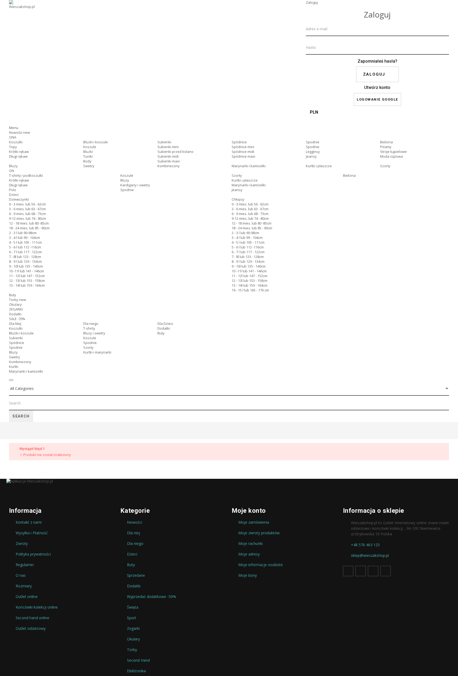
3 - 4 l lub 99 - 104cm (24, 237)
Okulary (15, 304)
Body (87, 161)
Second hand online (32, 617)
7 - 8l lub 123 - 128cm (25, 256)
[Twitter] (360, 571)
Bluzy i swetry (94, 333)
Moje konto (249, 510)
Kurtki (13, 366)
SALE (17, 318)
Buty (12, 294)
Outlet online (27, 596)
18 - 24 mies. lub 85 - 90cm (29, 228)
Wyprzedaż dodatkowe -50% (151, 596)
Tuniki (88, 156)
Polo (12, 189)
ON (11, 170)
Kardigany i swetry (135, 185)
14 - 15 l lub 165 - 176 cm (250, 290)
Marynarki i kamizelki (249, 165)
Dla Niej (15, 323)
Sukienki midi (168, 156)
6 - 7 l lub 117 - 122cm (25, 251)
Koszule (89, 146)
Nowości (19, 132)
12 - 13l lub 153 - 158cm (27, 280)
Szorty (385, 165)
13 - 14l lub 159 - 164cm (27, 285)
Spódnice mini (243, 146)
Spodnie (312, 142)
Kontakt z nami (29, 522)
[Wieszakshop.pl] (22, 11)
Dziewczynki (19, 199)
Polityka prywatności (33, 554)
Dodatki (15, 314)
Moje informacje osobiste (260, 564)
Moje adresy (249, 554)
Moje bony (247, 575)
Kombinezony (168, 165)
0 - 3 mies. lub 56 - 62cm (27, 204)
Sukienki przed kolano (175, 151)
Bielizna (386, 142)
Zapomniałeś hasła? (377, 61)
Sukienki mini (168, 146)
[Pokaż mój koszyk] (377, 120)
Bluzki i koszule (95, 142)
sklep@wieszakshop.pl (370, 555)
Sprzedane (136, 575)
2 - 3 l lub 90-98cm (23, 232)
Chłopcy (238, 199)
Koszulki (16, 142)
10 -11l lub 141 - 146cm (26, 271)
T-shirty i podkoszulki (26, 175)
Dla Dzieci (165, 323)
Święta (132, 607)
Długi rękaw (18, 156)
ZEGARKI (16, 309)
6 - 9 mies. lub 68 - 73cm (27, 213)
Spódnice (239, 142)
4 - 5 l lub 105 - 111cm (25, 242)
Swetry (88, 165)
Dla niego (90, 323)
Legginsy (313, 151)
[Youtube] (373, 571)
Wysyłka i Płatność (32, 533)
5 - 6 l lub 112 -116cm (25, 247)
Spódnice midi (243, 151)
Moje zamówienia (253, 522)
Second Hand (138, 660)
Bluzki (88, 151)
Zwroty (22, 543)
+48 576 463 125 (365, 544)
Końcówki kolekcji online (37, 607)
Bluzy (13, 165)
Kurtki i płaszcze (319, 165)
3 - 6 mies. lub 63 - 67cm (27, 208)
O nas (21, 575)
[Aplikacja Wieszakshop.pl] (229, 481)
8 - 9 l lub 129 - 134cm (25, 261)
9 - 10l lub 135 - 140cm (26, 266)
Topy (13, 146)
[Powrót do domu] (11, 431)
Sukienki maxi (168, 161)
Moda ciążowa (391, 156)
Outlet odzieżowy (31, 628)
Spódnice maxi (243, 156)
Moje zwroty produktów (259, 533)
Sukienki (164, 142)
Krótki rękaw (19, 151)
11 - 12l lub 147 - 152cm (27, 275)
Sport (131, 617)
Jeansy (311, 156)
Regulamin (25, 564)
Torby (17, 299)
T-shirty (89, 328)
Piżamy (385, 146)
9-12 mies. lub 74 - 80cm (27, 218)
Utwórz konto (377, 87)
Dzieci (14, 194)
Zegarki (133, 628)
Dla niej (133, 533)
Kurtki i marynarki (97, 352)
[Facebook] (348, 571)
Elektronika (136, 671)
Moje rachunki (250, 543)
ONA (12, 137)
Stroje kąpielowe (393, 151)
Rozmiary (24, 586)
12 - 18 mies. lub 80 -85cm (29, 223)
